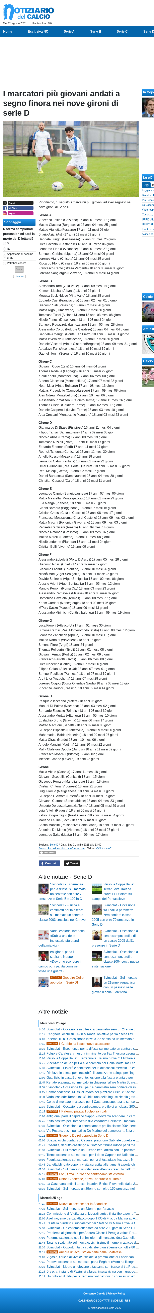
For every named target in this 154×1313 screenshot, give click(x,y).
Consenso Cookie (94, 1293)
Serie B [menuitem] (95, 31)
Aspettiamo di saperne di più (20, 255)
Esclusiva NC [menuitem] (38, 31)
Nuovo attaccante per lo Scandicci (77, 1204)
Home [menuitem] (7, 31)
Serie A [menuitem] (69, 31)
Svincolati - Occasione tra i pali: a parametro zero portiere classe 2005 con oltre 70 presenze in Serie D (113, 914)
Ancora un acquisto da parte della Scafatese (85, 1252)
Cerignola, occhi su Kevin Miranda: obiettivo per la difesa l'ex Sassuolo (97, 1034)
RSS (127, 1300)
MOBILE (117, 1300)
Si (8, 243)
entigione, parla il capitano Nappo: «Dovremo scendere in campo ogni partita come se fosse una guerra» (60, 961)
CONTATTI (104, 1300)
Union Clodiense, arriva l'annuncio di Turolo (84, 1179)
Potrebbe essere (16, 262)
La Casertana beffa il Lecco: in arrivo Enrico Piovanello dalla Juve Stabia (98, 1183)
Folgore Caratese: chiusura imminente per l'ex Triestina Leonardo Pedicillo (100, 1053)
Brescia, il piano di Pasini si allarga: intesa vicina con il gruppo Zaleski (96, 1271)
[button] (19, 269)
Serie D (54, 844)
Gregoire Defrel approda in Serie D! (78, 1135)
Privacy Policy (116, 1293)
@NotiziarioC (103, 848)
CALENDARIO (86, 1300)
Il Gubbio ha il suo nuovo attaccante (79, 1043)
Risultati (19, 276)
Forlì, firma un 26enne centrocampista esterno (86, 1174)
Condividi (51, 863)
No (8, 248)
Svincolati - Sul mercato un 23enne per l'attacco (80, 1208)
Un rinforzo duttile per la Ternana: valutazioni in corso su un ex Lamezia (97, 1276)
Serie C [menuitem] (122, 31)
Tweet (73, 863)
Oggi (146, 184)
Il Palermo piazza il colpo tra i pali (77, 1111)
